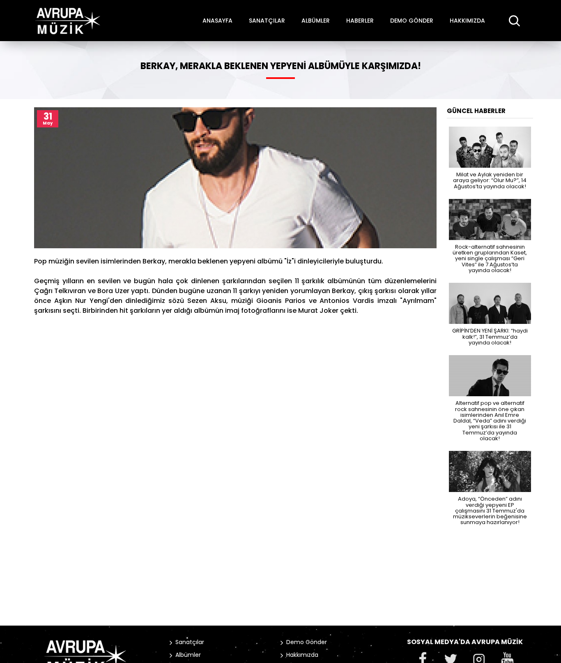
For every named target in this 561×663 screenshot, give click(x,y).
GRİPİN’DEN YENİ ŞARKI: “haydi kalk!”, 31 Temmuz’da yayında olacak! (490, 336)
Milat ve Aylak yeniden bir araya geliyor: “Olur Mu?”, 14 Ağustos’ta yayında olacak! (490, 180)
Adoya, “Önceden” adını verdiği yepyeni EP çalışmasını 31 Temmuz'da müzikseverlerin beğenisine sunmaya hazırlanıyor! (490, 510)
